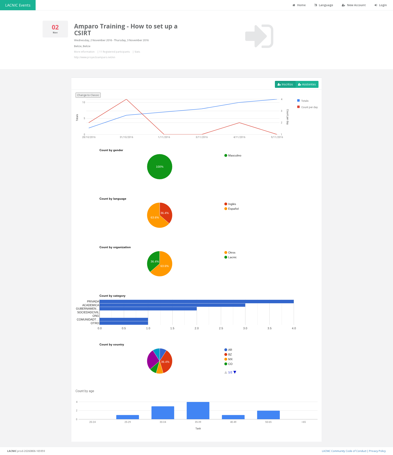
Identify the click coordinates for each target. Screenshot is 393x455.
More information (84, 51)
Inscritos (287, 84)
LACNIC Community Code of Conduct (344, 451)
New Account (356, 5)
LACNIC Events (17, 5)
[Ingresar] (259, 36)
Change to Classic (88, 95)
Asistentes (308, 84)
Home (301, 5)
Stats (137, 51)
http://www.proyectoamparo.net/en (94, 57)
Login (382, 5)
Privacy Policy (377, 451)
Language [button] (325, 5)
